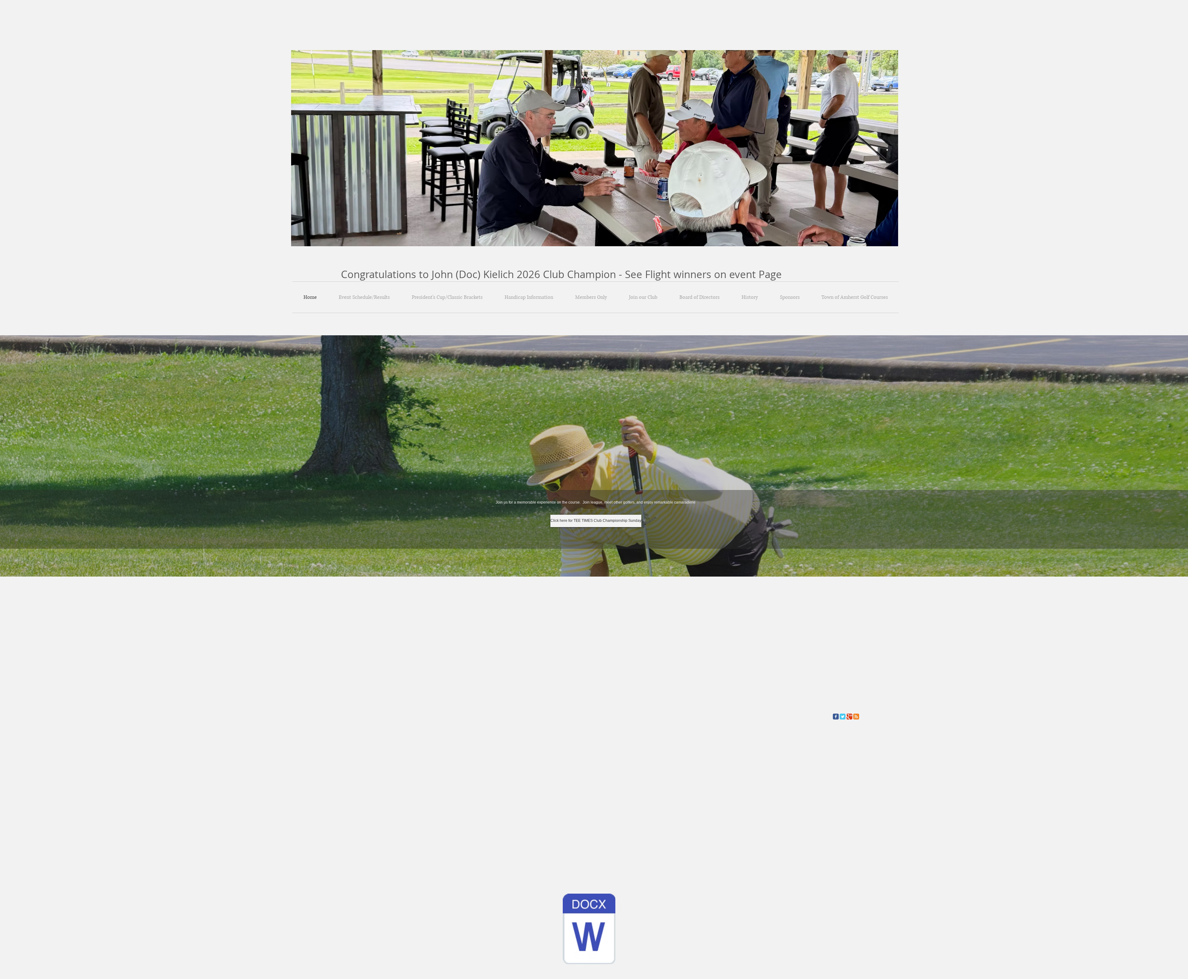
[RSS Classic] (856, 716)
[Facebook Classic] (836, 716)
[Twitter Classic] (843, 716)
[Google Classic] (849, 716)
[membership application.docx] (589, 929)
